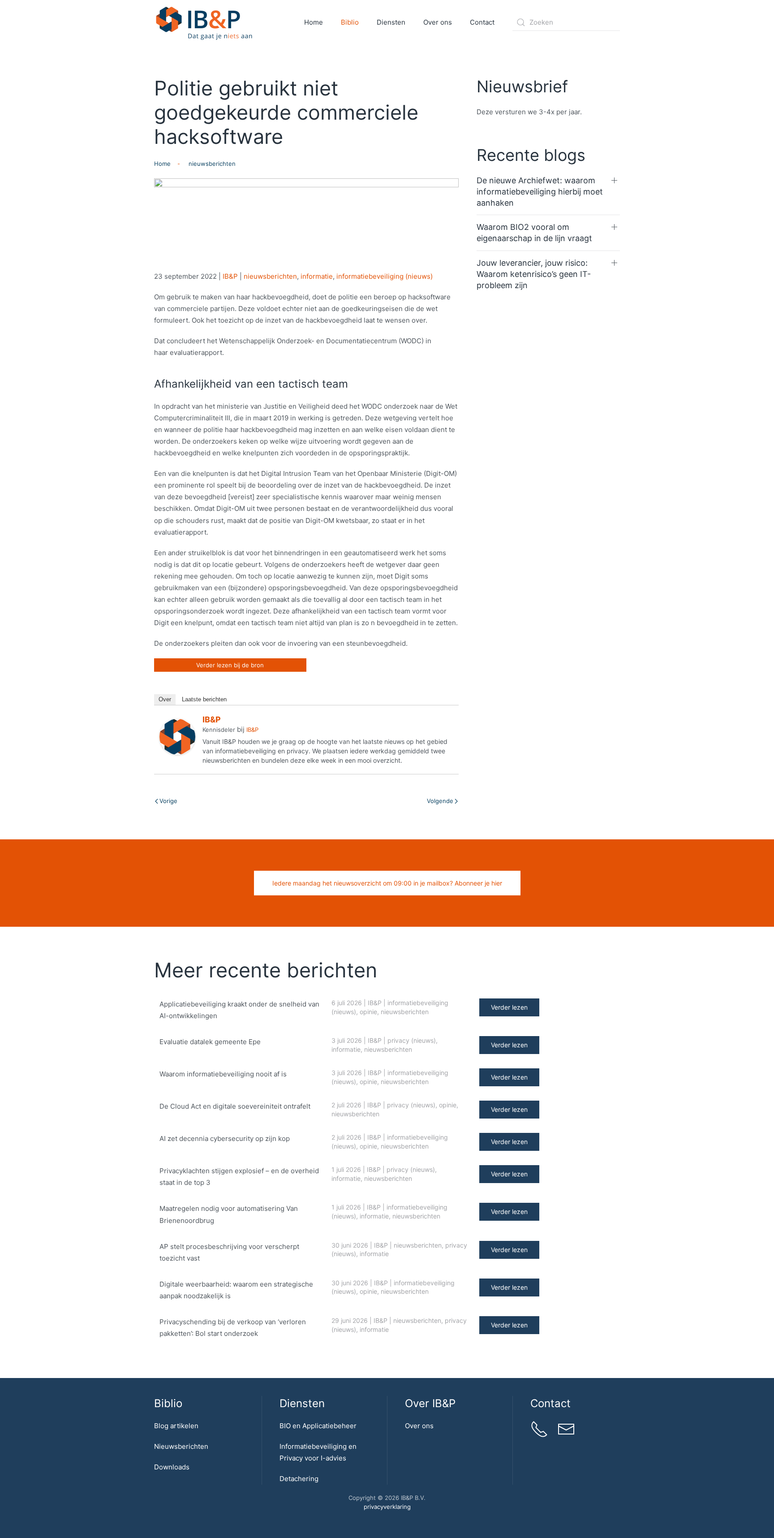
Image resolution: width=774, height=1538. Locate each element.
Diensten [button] (391, 22)
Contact (482, 22)
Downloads (171, 1467)
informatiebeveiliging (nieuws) (384, 276)
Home (313, 22)
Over (165, 699)
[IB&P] (177, 736)
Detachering (299, 1478)
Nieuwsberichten (181, 1446)
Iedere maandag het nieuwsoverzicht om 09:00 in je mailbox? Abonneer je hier (387, 883)
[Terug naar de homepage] (204, 22)
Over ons (419, 1425)
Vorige (168, 800)
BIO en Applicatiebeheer (318, 1425)
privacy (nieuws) (411, 1040)
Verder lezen (509, 1007)
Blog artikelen (176, 1425)
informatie (317, 276)
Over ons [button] (437, 22)
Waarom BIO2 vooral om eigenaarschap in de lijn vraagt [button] (534, 232)
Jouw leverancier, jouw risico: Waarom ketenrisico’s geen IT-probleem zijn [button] (534, 274)
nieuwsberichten (270, 276)
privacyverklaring (387, 1506)
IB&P (230, 276)
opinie (368, 1011)
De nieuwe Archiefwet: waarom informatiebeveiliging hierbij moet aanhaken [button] (540, 191)
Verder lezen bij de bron (230, 665)
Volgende (440, 800)
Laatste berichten (204, 699)
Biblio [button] (350, 22)
